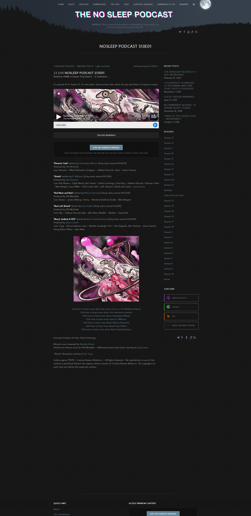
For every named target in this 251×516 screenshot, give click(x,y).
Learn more (143, 153)
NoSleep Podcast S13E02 (145, 66)
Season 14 (168, 153)
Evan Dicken (87, 206)
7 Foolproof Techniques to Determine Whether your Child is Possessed (179, 85)
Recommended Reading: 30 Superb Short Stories (180, 106)
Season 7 (168, 258)
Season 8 (168, 263)
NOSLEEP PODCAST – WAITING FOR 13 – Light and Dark (82, 66)
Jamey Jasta (139, 186)
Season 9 (168, 268)
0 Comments (101, 76)
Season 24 (169, 211)
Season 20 (169, 179)
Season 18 (169, 226)
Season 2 (168, 232)
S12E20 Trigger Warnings (179, 96)
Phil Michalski (72, 166)
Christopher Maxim (88, 163)
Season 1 (168, 148)
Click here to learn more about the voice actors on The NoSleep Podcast (106, 309)
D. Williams (77, 176)
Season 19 (169, 174)
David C (88, 76)
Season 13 (77, 76)
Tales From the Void (173, 195)
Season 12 (168, 137)
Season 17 (168, 169)
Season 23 (169, 205)
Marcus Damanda (92, 192)
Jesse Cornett (72, 222)
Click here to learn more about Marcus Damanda (106, 322)
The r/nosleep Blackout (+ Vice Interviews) (180, 73)
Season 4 (168, 242)
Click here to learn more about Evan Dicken (106, 326)
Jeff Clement (72, 179)
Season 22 (169, 200)
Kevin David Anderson (97, 219)
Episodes (168, 190)
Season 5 (168, 247)
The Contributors (62, 514)
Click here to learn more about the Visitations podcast (106, 312)
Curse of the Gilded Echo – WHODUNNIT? (180, 117)
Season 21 (168, 184)
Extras (167, 279)
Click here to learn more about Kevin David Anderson (106, 329)
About (56, 509)
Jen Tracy (88, 353)
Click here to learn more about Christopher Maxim (106, 315)
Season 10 (169, 274)
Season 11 (168, 221)
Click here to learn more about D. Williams (106, 319)
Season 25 (169, 216)
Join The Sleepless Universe (106, 147)
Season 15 (168, 158)
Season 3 (168, 237)
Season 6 (168, 253)
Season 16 (168, 163)
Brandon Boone (87, 344)
